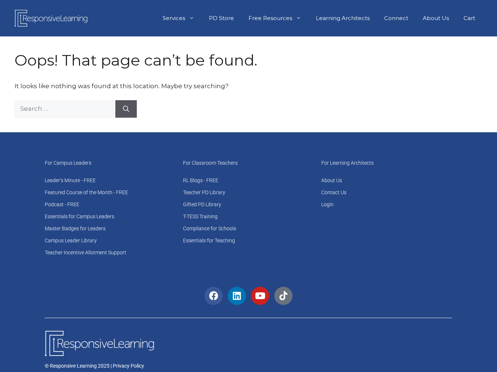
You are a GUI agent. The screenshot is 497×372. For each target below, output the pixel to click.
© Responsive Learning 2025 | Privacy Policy (94, 366)
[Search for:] (65, 108)
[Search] (126, 109)
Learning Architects (343, 18)
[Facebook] (213, 296)
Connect (396, 18)
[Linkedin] (237, 296)
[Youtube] (260, 296)
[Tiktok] (283, 296)
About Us (436, 18)
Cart (469, 18)
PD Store (221, 18)
